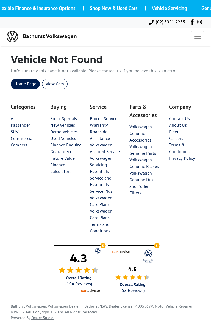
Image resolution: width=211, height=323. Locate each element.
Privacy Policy (182, 158)
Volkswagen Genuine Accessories (140, 133)
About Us (178, 125)
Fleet (174, 131)
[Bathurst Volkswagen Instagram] (200, 22)
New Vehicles (62, 125)
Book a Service (103, 118)
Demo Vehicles (64, 131)
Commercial (22, 138)
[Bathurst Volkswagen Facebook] (193, 22)
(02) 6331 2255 (170, 22)
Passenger (20, 125)
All (13, 118)
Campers (19, 145)
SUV (14, 131)
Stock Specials (63, 118)
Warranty (99, 125)
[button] (197, 36)
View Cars (55, 83)
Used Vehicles (63, 138)
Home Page (25, 83)
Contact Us (179, 118)
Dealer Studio (42, 318)
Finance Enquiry (65, 145)
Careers (176, 138)
